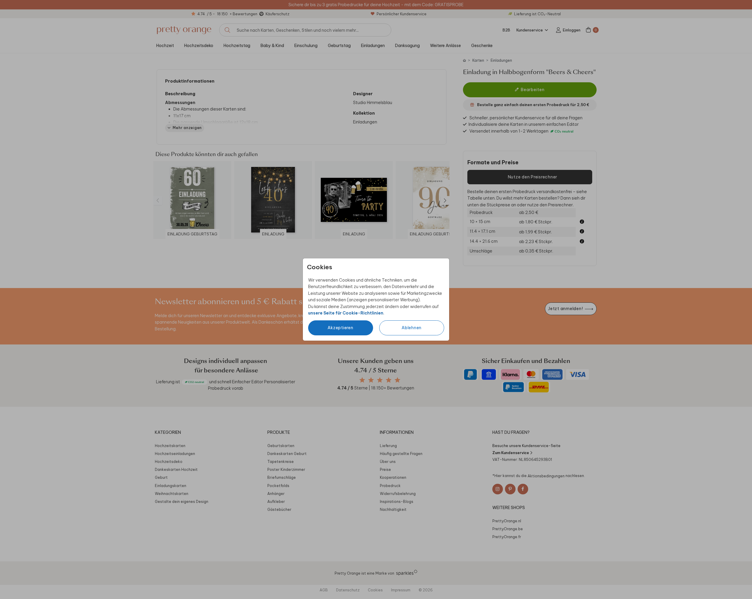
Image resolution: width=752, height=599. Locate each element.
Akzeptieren (340, 327)
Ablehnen (412, 327)
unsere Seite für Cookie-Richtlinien (345, 313)
